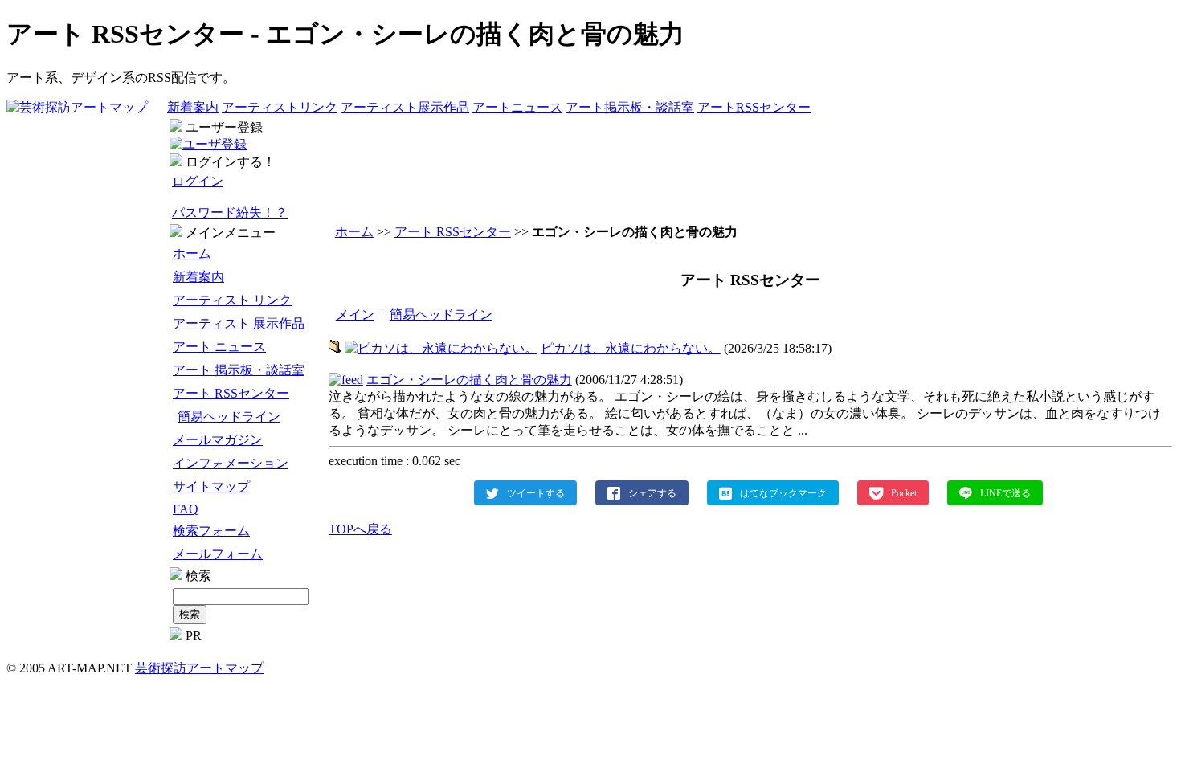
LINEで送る (1005, 492)
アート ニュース (219, 346)
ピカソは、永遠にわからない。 (631, 348)
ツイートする (536, 492)
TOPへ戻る (360, 529)
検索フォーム (211, 530)
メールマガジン (218, 440)
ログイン (197, 181)
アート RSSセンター (231, 393)
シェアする (652, 492)
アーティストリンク (279, 107)
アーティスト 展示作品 (238, 323)
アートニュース (517, 107)
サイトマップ (211, 486)
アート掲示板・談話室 (630, 107)
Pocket (904, 492)
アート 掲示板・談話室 (238, 370)
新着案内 (193, 107)
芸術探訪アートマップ (199, 668)
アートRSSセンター (754, 107)
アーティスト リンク (232, 300)
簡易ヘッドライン (229, 416)
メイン (355, 314)
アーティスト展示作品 (405, 107)
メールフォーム (218, 554)
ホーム (192, 253)
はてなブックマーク (783, 492)
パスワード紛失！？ (230, 212)
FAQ (185, 509)
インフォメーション (230, 463)
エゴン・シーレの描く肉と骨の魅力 (469, 379)
